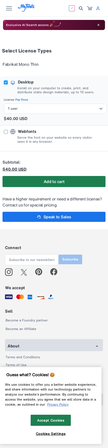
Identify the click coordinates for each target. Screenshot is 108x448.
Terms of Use (16, 365)
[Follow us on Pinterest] (40, 272)
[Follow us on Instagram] (10, 272)
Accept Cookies (50, 420)
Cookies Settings (51, 433)
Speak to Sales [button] (57, 217)
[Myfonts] (26, 10)
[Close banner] (98, 24)
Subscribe (70, 259)
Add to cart (54, 181)
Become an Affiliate (21, 328)
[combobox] (55, 109)
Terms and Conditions (23, 357)
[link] (89, 8)
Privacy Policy (58, 404)
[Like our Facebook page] (56, 272)
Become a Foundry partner (27, 320)
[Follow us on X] (25, 272)
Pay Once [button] (21, 100)
